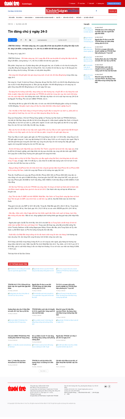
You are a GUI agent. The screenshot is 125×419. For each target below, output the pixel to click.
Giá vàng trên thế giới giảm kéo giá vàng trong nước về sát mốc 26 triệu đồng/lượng (37, 75)
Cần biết (91, 3)
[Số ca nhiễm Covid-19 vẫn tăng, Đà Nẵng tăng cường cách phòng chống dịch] (43, 326)
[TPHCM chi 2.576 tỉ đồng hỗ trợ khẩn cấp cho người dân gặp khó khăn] (19, 275)
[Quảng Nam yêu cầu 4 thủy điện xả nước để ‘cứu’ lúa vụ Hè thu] (19, 300)
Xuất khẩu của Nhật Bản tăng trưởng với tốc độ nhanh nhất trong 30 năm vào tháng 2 (38, 234)
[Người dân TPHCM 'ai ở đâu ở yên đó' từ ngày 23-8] (67, 326)
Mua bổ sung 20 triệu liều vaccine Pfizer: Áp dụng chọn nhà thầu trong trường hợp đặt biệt (66, 312)
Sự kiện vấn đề (21, 24)
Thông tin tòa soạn (35, 394)
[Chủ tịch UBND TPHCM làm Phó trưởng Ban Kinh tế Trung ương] (19, 326)
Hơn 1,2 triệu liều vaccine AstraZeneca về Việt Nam (17, 361)
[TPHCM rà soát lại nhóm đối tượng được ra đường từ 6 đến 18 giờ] (43, 351)
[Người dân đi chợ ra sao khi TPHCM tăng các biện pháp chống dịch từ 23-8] (43, 275)
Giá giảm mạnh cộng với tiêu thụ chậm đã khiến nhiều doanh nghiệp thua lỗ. (45, 106)
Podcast (72, 3)
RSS (68, 394)
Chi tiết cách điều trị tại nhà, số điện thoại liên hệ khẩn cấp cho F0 (67, 362)
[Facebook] (96, 11)
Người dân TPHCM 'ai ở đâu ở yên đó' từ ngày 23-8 (66, 337)
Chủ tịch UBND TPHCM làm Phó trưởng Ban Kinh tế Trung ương (19, 337)
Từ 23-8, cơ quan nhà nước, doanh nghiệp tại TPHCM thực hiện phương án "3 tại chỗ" (66, 286)
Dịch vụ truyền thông (70, 392)
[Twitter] (25, 40)
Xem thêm (43, 371)
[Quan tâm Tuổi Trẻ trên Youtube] (105, 386)
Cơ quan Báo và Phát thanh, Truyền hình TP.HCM (44, 395)
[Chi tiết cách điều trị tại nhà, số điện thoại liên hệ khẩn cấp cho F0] (67, 351)
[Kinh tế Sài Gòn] (26, 3)
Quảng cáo (101, 3)
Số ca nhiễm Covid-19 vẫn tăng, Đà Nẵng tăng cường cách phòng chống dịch (43, 338)
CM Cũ (10, 24)
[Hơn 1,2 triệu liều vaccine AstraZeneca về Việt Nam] (19, 351)
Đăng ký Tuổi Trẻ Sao (114, 3)
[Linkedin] (30, 40)
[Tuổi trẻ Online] (17, 388)
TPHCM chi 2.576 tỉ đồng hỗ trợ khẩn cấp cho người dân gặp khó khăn (19, 286)
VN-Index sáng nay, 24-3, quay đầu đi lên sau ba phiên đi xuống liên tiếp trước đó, (49, 58)
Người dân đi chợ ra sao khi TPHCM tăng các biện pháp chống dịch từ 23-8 (41, 286)
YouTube (82, 3)
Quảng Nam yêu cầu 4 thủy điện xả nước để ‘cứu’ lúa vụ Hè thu (19, 310)
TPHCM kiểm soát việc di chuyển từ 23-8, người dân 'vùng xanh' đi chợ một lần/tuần (43, 311)
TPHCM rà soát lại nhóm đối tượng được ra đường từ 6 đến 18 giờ (42, 362)
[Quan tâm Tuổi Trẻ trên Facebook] (109, 386)
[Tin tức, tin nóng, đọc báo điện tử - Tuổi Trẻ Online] (11, 3)
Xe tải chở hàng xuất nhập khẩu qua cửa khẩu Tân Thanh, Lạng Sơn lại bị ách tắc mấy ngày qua (41, 149)
